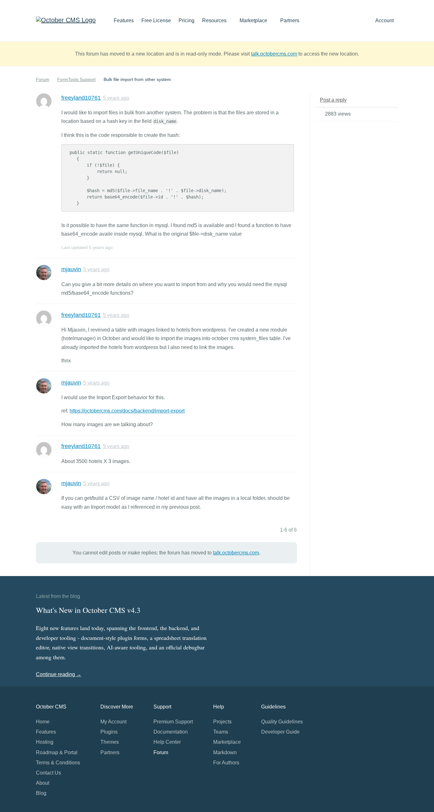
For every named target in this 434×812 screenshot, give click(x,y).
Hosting (44, 742)
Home (43, 721)
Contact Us (48, 772)
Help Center (167, 742)
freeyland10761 (81, 98)
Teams (220, 732)
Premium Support (173, 721)
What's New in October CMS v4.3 (88, 610)
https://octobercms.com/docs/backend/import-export (127, 410)
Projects (222, 721)
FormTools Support (76, 79)
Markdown (225, 752)
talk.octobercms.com (274, 54)
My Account (113, 721)
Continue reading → (58, 674)
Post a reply (333, 100)
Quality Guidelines (282, 721)
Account (385, 20)
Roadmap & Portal (57, 752)
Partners (289, 20)
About (42, 783)
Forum (42, 79)
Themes (109, 742)
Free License (156, 20)
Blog (41, 793)
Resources (215, 20)
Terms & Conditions (58, 762)
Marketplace (254, 20)
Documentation (170, 732)
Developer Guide (280, 732)
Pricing (186, 20)
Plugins (109, 732)
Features (124, 20)
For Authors (226, 762)
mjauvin (71, 269)
